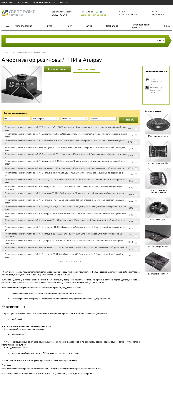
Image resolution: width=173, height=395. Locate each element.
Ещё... (167, 26)
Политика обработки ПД (44, 2)
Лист (69, 26)
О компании (6, 2)
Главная (5, 52)
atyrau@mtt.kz (158, 14)
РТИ (12, 52)
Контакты (64, 2)
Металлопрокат (23, 26)
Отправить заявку (57, 69)
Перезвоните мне (86, 69)
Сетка (89, 26)
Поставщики (23, 2)
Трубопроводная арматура (141, 25)
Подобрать (128, 119)
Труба (49, 26)
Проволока (112, 26)
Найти (160, 40)
